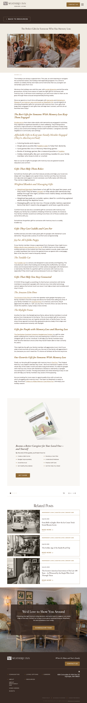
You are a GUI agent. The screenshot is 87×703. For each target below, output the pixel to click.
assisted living (36, 301)
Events (12, 691)
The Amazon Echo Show (22, 297)
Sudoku (61, 151)
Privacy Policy (46, 697)
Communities (14, 674)
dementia (50, 100)
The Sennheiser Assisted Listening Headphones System (33, 334)
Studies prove (19, 122)
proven (40, 191)
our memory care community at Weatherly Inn (37, 102)
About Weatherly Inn (13, 683)
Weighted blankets (25, 189)
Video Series (14, 688)
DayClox (55, 362)
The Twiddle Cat (19, 263)
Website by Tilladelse (74, 701)
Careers (47, 674)
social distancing (51, 89)
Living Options (32, 674)
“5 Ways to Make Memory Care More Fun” (39, 381)
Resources (30, 679)
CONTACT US (73, 4)
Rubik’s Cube (42, 146)
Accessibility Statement (59, 697)
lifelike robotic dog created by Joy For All (28, 247)
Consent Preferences (74, 697)
